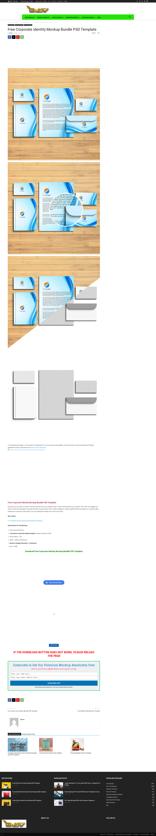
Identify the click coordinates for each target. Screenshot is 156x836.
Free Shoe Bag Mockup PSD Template (81, 753)
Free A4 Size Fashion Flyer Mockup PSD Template (26, 800)
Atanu (10, 33)
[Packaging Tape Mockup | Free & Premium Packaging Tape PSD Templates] (22, 744)
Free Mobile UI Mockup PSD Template (89, 711)
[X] (142, 1)
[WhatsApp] (22, 37)
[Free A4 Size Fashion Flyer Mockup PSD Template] (6, 803)
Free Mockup (16, 22)
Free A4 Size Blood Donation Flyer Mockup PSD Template (29, 792)
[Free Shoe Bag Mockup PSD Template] (85, 744)
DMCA (152, 834)
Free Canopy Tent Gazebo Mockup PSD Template (22, 711)
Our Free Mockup (28, 25)
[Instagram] (140, 1)
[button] (129, 16)
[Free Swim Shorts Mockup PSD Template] (54, 744)
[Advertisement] (89, 9)
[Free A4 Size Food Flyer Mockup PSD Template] (6, 785)
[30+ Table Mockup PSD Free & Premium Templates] (58, 803)
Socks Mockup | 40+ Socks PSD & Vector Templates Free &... (82, 792)
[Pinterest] (18, 37)
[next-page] (12, 758)
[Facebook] (137, 1)
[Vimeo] (145, 1)
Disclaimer (136, 834)
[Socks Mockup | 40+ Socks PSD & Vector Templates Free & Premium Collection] (58, 794)
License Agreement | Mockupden (123, 834)
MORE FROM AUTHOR (28, 734)
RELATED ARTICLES (14, 734)
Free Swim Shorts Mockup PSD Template (50, 753)
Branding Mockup (25, 22)
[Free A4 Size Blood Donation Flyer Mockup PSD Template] (6, 794)
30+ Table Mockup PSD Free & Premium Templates (79, 800)
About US (103, 834)
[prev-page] (9, 758)
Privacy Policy (110, 834)
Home (9, 22)
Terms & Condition (145, 834)
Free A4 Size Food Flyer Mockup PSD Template (26, 783)
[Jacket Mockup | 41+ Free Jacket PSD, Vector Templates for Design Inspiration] (58, 785)
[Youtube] (147, 1)
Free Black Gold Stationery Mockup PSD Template (26, 521)
